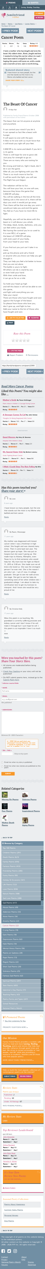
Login (5, 1121)
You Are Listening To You (15, 1021)
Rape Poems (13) (10, 958)
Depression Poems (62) (12, 939)
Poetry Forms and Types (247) (15, 999)
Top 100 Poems (9, 848)
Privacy (4, 1260)
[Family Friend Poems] (12, 16)
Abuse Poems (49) (10, 907)
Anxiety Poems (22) (11, 921)
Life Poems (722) (10, 885)
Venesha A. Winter (10, 1161)
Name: (5, 688)
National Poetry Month (12, 1008)
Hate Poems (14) (10, 944)
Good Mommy (9, 437)
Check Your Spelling (11, 671)
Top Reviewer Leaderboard (18, 1130)
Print (11, 323)
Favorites (35, 318)
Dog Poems (9, 1221)
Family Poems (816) (11, 862)
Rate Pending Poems (12, 1106)
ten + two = (7, 750)
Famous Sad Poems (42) (13, 976)
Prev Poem (10, 30)
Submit (40, 13)
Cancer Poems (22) (11, 926)
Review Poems (25, 1076)
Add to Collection (16, 318)
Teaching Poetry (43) (11, 995)
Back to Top (7, 838)
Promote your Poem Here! (14, 1027)
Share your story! (12, 490)
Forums (5, 1265)
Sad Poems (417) (10, 903)
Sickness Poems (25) (11, 971)
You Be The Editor (12, 1179)
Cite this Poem (16, 351)
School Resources (10, 1004)
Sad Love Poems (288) (12, 898)
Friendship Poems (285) (12, 871)
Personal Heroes (11, 1216)
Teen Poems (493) (10, 986)
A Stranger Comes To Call (14, 415)
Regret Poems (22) (11, 962)
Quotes (34, 3)
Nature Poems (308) (11, 894)
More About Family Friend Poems (17, 1060)
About (24, 1257)
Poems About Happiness (14, 1205)
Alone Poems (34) (10, 917)
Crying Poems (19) (10, 930)
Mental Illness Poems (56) (14, 948)
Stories (31, 1262)
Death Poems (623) (11, 857)
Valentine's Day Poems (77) (14, 990)
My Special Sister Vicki (13, 452)
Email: (5, 696)
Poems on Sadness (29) (12, 953)
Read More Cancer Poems (17, 386)
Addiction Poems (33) (12, 912)
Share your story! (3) (14, 80)
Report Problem (16, 355)
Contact (4, 1257)
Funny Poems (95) (10, 876)
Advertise (32, 1265)
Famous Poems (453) (11, 866)
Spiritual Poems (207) (12, 981)
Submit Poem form (11, 680)
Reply (6, 517)
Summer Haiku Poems (13, 1210)
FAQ (23, 1260)
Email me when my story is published (18, 762)
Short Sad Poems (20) (12, 967)
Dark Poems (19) (10, 935)
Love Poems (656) (10, 889)
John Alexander (9, 1137)
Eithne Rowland (9, 1145)
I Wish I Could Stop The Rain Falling (19, 467)
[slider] (34, 46)
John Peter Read (9, 1153)
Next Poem (35, 30)
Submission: (7, 710)
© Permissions (32, 355)
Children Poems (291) (12, 853)
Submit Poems (9, 1076)
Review (40, 17)
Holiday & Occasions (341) (14, 880)
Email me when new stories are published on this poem (22, 766)
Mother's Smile (9, 400)
